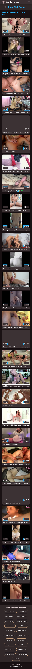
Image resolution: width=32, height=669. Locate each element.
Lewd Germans (12, 2)
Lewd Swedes (23, 654)
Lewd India (10, 640)
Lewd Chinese (10, 626)
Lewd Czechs (22, 626)
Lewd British (9, 621)
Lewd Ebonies (22, 630)
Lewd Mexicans (22, 649)
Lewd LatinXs (9, 649)
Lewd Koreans (22, 645)
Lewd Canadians (22, 621)
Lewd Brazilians (22, 616)
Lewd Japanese (9, 645)
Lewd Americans (10, 612)
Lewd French (23, 635)
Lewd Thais (16, 659)
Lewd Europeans (10, 635)
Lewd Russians (9, 654)
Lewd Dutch (9, 630)
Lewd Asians (9, 616)
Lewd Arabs (23, 612)
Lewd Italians (22, 640)
